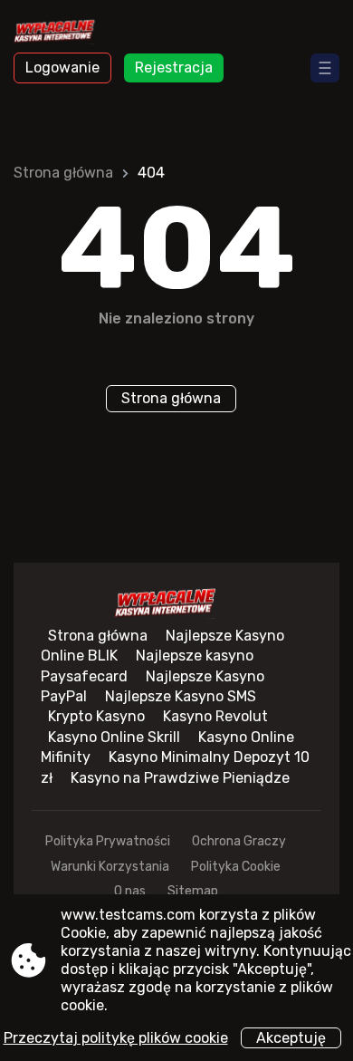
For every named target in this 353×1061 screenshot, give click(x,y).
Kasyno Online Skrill (114, 737)
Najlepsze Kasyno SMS (180, 696)
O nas (130, 891)
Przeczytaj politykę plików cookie (116, 1038)
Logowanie (62, 67)
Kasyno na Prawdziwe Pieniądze (180, 777)
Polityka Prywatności (107, 841)
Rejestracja (174, 67)
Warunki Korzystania (110, 866)
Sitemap (192, 891)
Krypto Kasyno (96, 716)
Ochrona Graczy (239, 841)
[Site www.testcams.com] (64, 33)
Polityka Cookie (236, 866)
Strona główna (63, 172)
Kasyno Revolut (215, 716)
